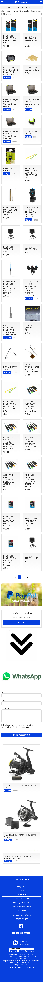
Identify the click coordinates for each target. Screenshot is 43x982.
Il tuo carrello (20, 898)
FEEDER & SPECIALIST (21, 7)
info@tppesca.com (21, 965)
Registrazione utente (21, 915)
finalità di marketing (21, 727)
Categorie (21, 894)
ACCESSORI (5, 7)
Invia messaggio (21, 735)
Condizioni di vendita (22, 907)
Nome (4, 692)
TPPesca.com (21, 2)
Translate (29, 951)
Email (3, 700)
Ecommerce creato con (21, 967)
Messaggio (5, 708)
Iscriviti (21, 622)
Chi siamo (21, 911)
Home (21, 890)
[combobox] (21, 14)
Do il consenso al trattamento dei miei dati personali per (19, 726)
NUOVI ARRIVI (21, 919)
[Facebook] (21, 927)
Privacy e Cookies (21, 902)
